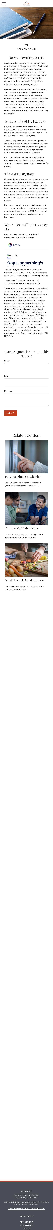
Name (6, 360)
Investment (26, 1225)
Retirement (26, 1222)
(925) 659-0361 (31, 1195)
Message (8, 391)
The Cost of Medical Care (22, 528)
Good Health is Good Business (24, 580)
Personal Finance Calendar (23, 476)
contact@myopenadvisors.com (26, 1209)
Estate (26, 1229)
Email (6, 376)
